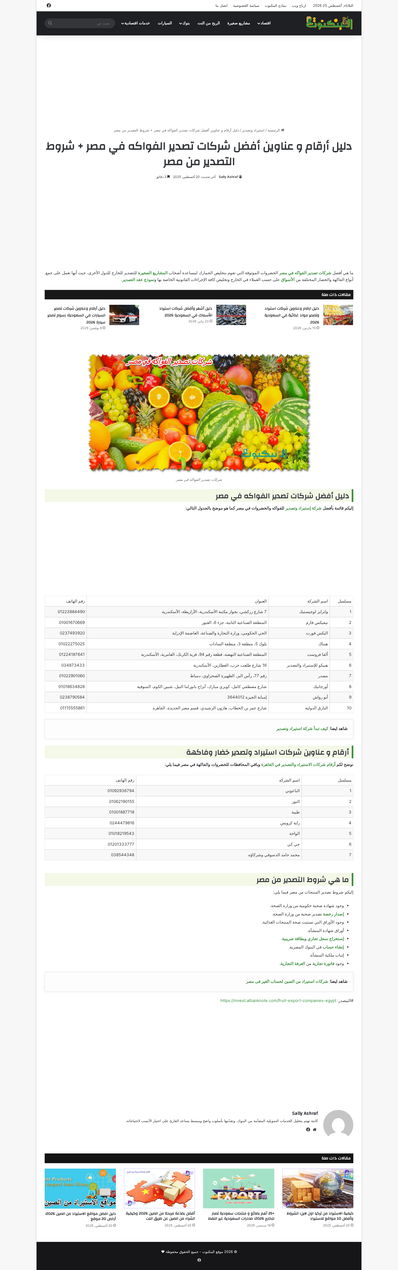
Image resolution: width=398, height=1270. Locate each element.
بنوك (186, 23)
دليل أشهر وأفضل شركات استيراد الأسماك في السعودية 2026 (185, 312)
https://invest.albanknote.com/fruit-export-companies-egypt (278, 1000)
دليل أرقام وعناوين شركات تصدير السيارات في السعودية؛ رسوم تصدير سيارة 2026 (76, 315)
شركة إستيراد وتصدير (303, 508)
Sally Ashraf (228, 177)
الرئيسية (274, 130)
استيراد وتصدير (253, 130)
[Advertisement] (199, 81)
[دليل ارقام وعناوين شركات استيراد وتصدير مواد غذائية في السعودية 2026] (338, 315)
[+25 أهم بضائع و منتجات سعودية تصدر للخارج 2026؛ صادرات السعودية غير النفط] (238, 1189)
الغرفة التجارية (292, 963)
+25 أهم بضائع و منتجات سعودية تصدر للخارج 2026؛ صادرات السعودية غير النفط (241, 1216)
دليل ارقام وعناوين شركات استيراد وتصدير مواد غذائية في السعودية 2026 (292, 315)
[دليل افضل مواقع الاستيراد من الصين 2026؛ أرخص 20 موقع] (80, 1189)
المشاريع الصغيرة (153, 272)
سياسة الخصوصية (246, 5)
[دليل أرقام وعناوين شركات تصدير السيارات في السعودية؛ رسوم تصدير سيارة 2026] (124, 315)
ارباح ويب (299, 5)
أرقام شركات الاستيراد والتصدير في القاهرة (298, 764)
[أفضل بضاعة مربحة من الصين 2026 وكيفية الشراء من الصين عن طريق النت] (159, 1189)
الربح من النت (209, 23)
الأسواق (288, 279)
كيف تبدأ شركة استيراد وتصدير (302, 728)
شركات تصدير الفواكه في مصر (305, 272)
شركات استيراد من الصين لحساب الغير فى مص (288, 981)
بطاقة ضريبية (293, 938)
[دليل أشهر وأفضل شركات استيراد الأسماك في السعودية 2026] (231, 315)
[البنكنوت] (329, 23)
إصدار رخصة (333, 914)
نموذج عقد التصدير (138, 279)
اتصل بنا (222, 5)
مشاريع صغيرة (238, 23)
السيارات (165, 23)
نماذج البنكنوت (275, 5)
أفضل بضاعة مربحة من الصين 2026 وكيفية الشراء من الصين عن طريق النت (160, 1216)
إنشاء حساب (333, 947)
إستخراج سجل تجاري (326, 938)
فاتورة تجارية (323, 963)
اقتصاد (266, 23)
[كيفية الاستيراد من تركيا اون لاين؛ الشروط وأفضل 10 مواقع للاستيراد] (318, 1189)
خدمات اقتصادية (137, 23)
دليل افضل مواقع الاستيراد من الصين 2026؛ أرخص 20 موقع (80, 1216)
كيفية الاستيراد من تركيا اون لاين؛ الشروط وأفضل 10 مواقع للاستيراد (320, 1216)
